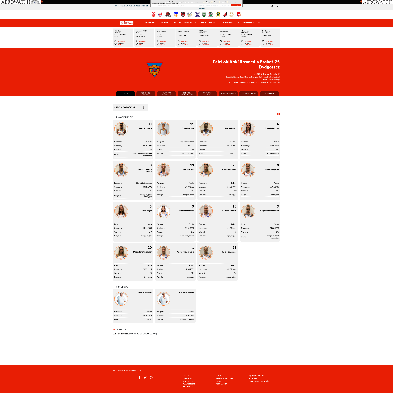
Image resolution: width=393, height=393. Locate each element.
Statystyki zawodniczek (166, 94)
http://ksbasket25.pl (271, 79)
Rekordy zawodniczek (187, 94)
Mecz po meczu (249, 94)
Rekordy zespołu (228, 94)
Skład (125, 94)
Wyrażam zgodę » (236, 5)
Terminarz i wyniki (146, 94)
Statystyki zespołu (207, 94)
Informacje (269, 94)
